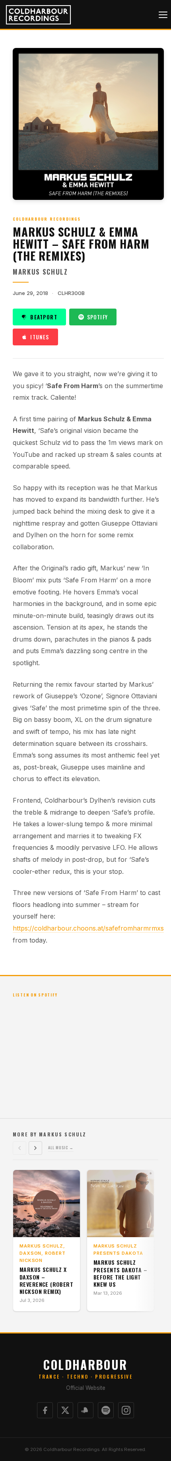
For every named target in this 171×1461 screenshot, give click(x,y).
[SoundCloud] (85, 1410)
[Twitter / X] (65, 1410)
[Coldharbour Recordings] (36, 15)
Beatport (43, 317)
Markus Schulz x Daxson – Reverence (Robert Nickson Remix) (46, 1280)
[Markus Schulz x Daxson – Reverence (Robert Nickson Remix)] (46, 1203)
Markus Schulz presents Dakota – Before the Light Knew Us (120, 1273)
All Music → (61, 1147)
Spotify (97, 317)
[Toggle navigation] (163, 15)
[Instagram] (126, 1410)
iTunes (39, 337)
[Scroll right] (35, 1148)
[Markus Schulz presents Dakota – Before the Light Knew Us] (120, 1203)
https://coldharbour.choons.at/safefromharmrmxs (88, 928)
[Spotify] (106, 1410)
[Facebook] (45, 1410)
